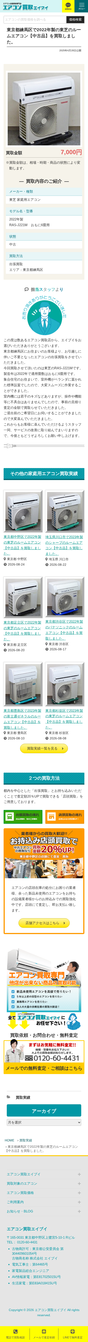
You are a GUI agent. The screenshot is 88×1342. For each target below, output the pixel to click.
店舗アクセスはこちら (42, 923)
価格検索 (75, 19)
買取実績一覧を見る (42, 748)
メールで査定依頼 (44, 1337)
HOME (9, 1140)
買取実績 (25, 1140)
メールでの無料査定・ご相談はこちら (44, 1068)
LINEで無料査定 (73, 1337)
